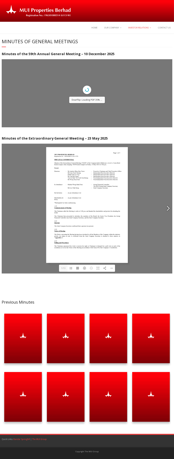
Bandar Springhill (21, 439)
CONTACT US (164, 27)
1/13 (63, 268)
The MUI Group (39, 439)
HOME (94, 27)
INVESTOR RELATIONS (138, 27)
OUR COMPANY (111, 27)
